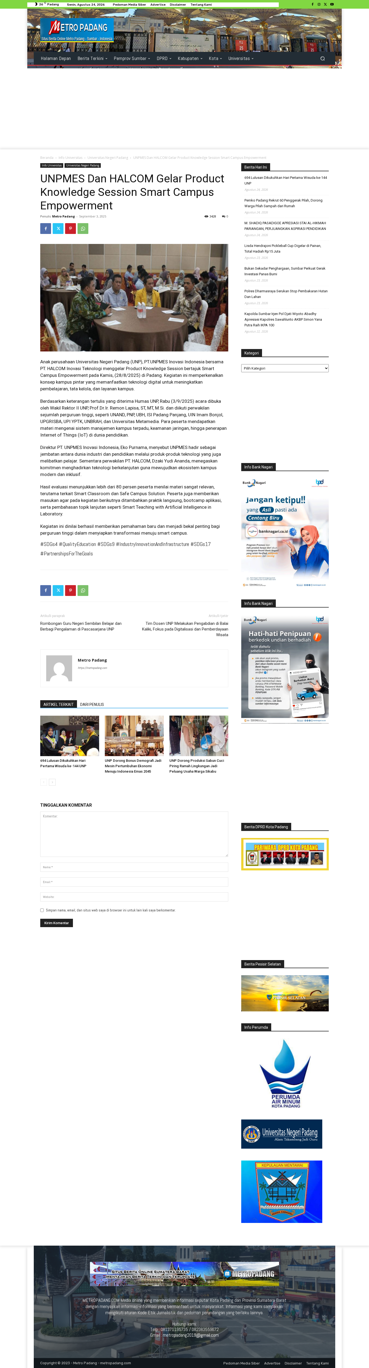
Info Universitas (70, 157)
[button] (322, 58)
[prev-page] (43, 782)
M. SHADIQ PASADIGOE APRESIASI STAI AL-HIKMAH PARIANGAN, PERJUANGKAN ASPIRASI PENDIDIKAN (285, 226)
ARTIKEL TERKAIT (58, 704)
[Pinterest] (70, 228)
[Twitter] (325, 4)
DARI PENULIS (92, 704)
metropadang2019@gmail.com (191, 1335)
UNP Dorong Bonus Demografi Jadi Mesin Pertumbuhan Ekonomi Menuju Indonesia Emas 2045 (133, 766)
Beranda (46, 157)
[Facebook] (312, 4)
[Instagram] (319, 4)
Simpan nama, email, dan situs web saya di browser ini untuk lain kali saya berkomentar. (111, 910)
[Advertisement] (184, 109)
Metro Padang (63, 216)
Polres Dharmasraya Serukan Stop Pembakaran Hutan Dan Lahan (286, 294)
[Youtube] (332, 4)
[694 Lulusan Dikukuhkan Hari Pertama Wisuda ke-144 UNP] (69, 736)
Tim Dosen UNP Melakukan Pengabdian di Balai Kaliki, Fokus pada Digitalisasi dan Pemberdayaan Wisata (185, 629)
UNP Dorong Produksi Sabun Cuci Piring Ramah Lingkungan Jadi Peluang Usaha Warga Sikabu (196, 766)
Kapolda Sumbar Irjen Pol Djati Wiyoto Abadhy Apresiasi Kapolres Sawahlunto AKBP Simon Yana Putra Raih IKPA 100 (283, 319)
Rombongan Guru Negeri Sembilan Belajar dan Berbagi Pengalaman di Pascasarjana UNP (81, 626)
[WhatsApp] (83, 228)
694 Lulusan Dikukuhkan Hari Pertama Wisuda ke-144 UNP (285, 180)
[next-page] (52, 782)
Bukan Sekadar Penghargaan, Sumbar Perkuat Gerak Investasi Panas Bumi (285, 271)
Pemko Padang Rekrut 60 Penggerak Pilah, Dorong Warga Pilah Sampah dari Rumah (283, 203)
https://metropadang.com (92, 668)
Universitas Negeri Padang (108, 157)
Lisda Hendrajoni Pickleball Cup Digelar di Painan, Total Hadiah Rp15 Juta (282, 248)
